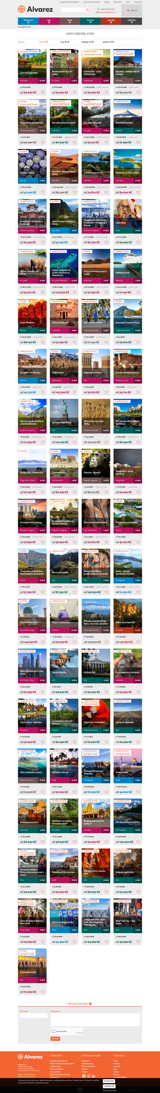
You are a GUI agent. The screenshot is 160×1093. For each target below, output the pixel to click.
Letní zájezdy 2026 (24, 27)
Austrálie (111, 20)
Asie (49, 20)
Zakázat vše (109, 1086)
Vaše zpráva (55, 1011)
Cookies (85, 1072)
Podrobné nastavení (110, 1090)
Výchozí (42, 42)
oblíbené (133, 11)
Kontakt (138, 2)
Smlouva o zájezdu (56, 1069)
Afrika (69, 20)
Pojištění (53, 1066)
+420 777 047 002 (107, 9)
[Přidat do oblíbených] (42, 92)
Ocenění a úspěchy (120, 1077)
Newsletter (86, 1061)
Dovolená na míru (92, 2)
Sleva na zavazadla (88, 1066)
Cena (62, 42)
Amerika (90, 20)
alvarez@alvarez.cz (107, 12)
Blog (128, 2)
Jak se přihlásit (55, 1072)
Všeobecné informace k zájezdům (62, 1063)
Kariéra (116, 1072)
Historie (116, 1074)
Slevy (59, 1066)
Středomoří (28, 20)
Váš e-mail (24, 1011)
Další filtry (132, 20)
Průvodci (117, 2)
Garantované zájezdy (69, 2)
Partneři (85, 1069)
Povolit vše (109, 1081)
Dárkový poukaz (87, 1063)
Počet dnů (85, 42)
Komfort (106, 42)
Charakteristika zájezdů (58, 1061)
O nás (106, 2)
